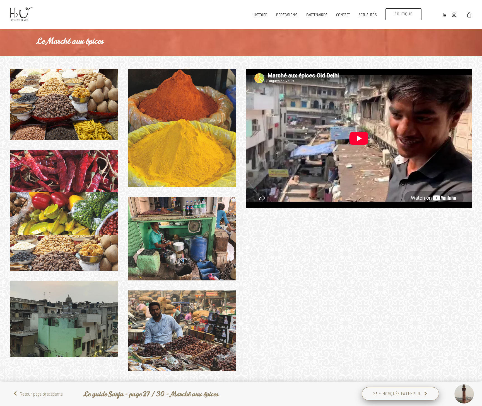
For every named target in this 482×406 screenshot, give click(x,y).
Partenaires (316, 15)
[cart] (465, 14)
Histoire (260, 15)
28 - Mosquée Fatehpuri (397, 393)
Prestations (286, 15)
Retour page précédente (41, 394)
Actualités (368, 15)
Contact (343, 15)
